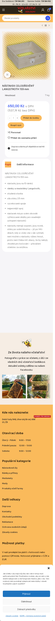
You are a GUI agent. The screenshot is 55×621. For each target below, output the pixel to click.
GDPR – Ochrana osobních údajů (33, 616)
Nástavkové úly (9, 468)
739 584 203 (19, 1)
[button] (48, 568)
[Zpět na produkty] (45, 25)
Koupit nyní (16, 125)
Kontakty (6, 511)
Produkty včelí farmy (12, 488)
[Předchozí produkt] (42, 25)
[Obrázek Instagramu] (14, 386)
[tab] (8, 164)
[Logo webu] (26, 9)
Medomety (7, 478)
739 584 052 (46, 1)
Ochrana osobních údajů (14, 527)
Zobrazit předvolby (26, 609)
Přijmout (26, 594)
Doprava (6, 506)
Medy (4, 483)
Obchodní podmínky (12, 517)
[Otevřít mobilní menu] (3, 10)
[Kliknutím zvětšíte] (7, 75)
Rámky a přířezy (10, 473)
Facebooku (26, 370)
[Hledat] (47, 18)
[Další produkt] (49, 25)
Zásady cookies (12, 616)
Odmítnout (26, 601)
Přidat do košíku (31, 118)
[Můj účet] (43, 10)
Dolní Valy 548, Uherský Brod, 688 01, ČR (26, 420)
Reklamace (7, 522)
